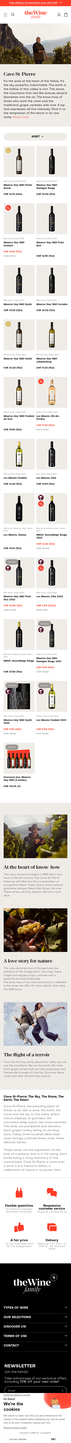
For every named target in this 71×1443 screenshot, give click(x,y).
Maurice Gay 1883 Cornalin (51, 304)
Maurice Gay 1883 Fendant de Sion (19, 418)
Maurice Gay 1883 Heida (18, 359)
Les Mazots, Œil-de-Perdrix (48, 418)
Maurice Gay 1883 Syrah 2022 (18, 721)
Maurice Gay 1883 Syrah (18, 304)
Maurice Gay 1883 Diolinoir (14, 244)
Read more (21, 117)
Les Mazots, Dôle (46, 478)
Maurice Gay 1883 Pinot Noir (50, 244)
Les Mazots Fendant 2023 (51, 720)
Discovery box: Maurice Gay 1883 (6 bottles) (17, 779)
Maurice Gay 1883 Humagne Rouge (46, 186)
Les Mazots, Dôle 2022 (49, 597)
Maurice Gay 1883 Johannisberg (46, 360)
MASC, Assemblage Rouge (19, 661)
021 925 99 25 (58, 1212)
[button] (5, 15)
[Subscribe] (63, 1390)
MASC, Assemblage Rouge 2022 (51, 536)
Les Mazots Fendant (15, 478)
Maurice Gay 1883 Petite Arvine (18, 186)
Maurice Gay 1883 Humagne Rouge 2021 (48, 660)
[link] (19, 1205)
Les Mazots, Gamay (15, 535)
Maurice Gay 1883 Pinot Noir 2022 (17, 598)
